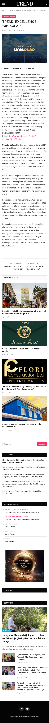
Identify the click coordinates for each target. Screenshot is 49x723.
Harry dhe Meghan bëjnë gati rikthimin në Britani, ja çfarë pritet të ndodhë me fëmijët (23, 638)
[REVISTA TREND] (24, 3)
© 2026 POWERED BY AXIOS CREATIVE (24, 716)
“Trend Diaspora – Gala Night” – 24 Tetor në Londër (22, 350)
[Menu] (3, 3)
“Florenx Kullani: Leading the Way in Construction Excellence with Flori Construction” (24, 387)
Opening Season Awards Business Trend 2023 (22, 512)
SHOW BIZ (6, 630)
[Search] (45, 3)
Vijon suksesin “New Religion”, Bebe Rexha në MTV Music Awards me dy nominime (31, 657)
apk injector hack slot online (16, 509)
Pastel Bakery (10, 541)
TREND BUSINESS (9, 16)
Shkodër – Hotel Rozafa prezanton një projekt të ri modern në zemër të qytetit (24, 312)
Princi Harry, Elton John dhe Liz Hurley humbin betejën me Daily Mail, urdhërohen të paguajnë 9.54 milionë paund (31, 671)
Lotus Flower (10, 527)
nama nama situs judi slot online (16, 517)
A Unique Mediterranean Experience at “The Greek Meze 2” (21, 425)
